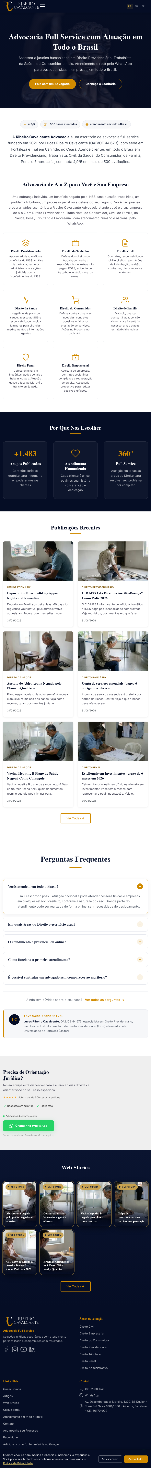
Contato (8, 1423)
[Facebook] (6, 1349)
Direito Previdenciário (93, 1347)
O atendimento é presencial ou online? (37, 941)
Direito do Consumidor (94, 1340)
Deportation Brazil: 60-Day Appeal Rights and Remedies (33, 595)
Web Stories (11, 1402)
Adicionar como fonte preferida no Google (31, 1444)
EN (136, 6)
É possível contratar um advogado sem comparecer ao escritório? (57, 977)
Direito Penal (87, 1361)
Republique (10, 1437)
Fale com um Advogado (52, 84)
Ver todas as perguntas (102, 1000)
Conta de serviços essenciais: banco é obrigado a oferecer (109, 686)
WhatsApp (92, 1395)
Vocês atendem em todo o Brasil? (33, 886)
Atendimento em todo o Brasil (22, 1416)
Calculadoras (11, 1409)
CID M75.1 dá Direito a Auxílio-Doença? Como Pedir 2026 (112, 595)
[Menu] (42, 6)
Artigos (8, 1396)
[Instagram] (15, 1349)
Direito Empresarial (91, 1333)
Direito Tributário (90, 1354)
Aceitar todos (136, 1459)
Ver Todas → (75, 818)
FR (143, 6)
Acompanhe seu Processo (20, 1430)
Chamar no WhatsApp (31, 1126)
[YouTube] (23, 1349)
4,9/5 (29, 124)
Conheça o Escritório (101, 84)
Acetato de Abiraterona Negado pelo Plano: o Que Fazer (34, 686)
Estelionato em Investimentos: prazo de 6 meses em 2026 (112, 776)
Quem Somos (12, 1389)
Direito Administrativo (93, 1368)
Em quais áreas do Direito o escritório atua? (41, 924)
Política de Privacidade (18, 1463)
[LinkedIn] (32, 1349)
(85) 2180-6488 (95, 1389)
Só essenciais (110, 1459)
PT (129, 6)
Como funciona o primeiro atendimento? (39, 959)
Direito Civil (86, 1326)
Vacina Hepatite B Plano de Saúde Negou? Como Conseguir (32, 776)
